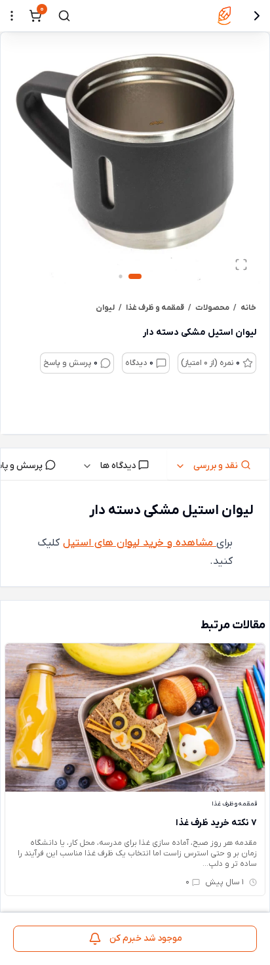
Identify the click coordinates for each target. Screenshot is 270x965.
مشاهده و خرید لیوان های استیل (139, 542)
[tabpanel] (135, 536)
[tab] (218, 464)
